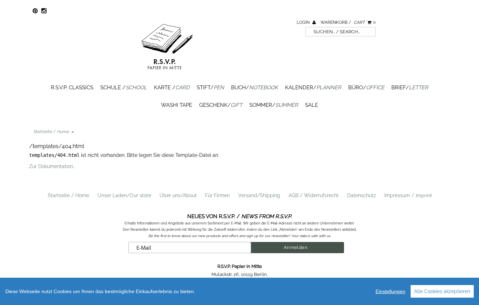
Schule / (123, 87)
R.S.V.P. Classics (72, 87)
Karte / (172, 87)
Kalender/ (313, 87)
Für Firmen (217, 195)
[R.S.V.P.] (167, 72)
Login (304, 22)
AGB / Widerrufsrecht (314, 195)
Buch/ (254, 87)
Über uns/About (178, 195)
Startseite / (51, 131)
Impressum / (408, 195)
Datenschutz (361, 195)
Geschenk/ (220, 105)
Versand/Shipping (259, 195)
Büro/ (366, 87)
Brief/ (409, 87)
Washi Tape (176, 105)
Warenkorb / (348, 22)
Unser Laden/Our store (124, 195)
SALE (311, 105)
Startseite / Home (68, 195)
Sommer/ (273, 105)
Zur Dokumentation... (52, 166)
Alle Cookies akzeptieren (442, 291)
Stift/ (210, 87)
